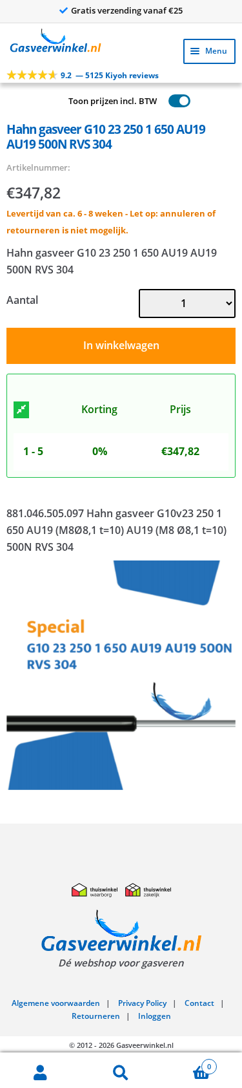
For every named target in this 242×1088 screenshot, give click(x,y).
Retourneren (96, 1015)
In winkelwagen (121, 345)
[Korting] (21, 409)
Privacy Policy (142, 1002)
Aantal (22, 300)
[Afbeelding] (121, 675)
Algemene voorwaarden (56, 1002)
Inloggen (154, 1015)
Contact (199, 1002)
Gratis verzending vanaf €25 (127, 10)
